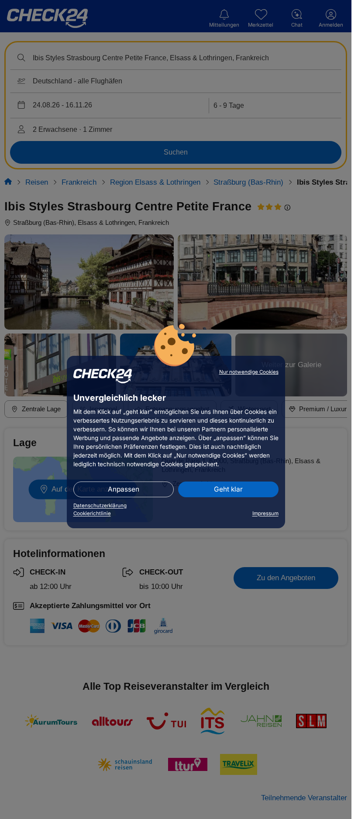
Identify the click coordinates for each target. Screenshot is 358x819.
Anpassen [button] (123, 489)
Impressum (265, 513)
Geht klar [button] (228, 489)
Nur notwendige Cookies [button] (249, 372)
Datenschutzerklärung (100, 505)
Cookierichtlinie (92, 513)
